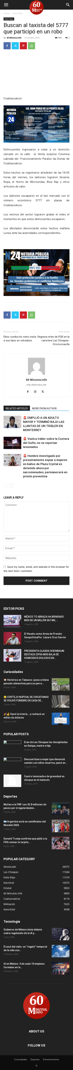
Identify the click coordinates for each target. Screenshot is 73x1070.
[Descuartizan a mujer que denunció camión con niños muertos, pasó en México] (12, 763)
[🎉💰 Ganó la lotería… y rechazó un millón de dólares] (60, 718)
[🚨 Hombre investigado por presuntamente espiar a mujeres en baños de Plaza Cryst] (12, 460)
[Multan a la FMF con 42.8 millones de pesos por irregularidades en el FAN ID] (60, 809)
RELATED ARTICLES (17, 408)
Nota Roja (18, 13)
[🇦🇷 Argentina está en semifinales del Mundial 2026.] (60, 826)
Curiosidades (20, 1059)
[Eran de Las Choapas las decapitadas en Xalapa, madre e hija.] (12, 746)
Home (7, 13)
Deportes (35, 1059)
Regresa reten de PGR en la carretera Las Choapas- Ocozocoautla (53, 340)
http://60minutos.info (36, 385)
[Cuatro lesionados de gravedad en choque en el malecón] (12, 781)
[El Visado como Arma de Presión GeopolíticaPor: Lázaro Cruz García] (12, 638)
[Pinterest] (23, 45)
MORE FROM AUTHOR (44, 408)
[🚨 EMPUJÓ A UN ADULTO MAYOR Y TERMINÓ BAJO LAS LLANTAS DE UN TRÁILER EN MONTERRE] (12, 422)
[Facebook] (7, 45)
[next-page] (11, 485)
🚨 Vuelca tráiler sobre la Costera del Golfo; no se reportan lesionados (46, 443)
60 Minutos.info (14, 37)
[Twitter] (15, 45)
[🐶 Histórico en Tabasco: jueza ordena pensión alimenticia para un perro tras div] (60, 684)
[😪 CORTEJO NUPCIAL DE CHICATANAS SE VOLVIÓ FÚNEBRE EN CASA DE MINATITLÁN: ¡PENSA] (60, 701)
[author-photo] (36, 374)
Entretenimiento (51, 1059)
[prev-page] (6, 485)
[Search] (68, 5)
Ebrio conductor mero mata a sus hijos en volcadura (20, 338)
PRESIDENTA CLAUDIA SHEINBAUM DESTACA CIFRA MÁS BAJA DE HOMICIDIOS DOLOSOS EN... (44, 654)
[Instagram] (37, 392)
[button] (6, 5)
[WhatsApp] (31, 45)
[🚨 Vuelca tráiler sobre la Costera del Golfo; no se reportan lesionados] (12, 443)
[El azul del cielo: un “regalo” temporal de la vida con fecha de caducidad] (60, 951)
